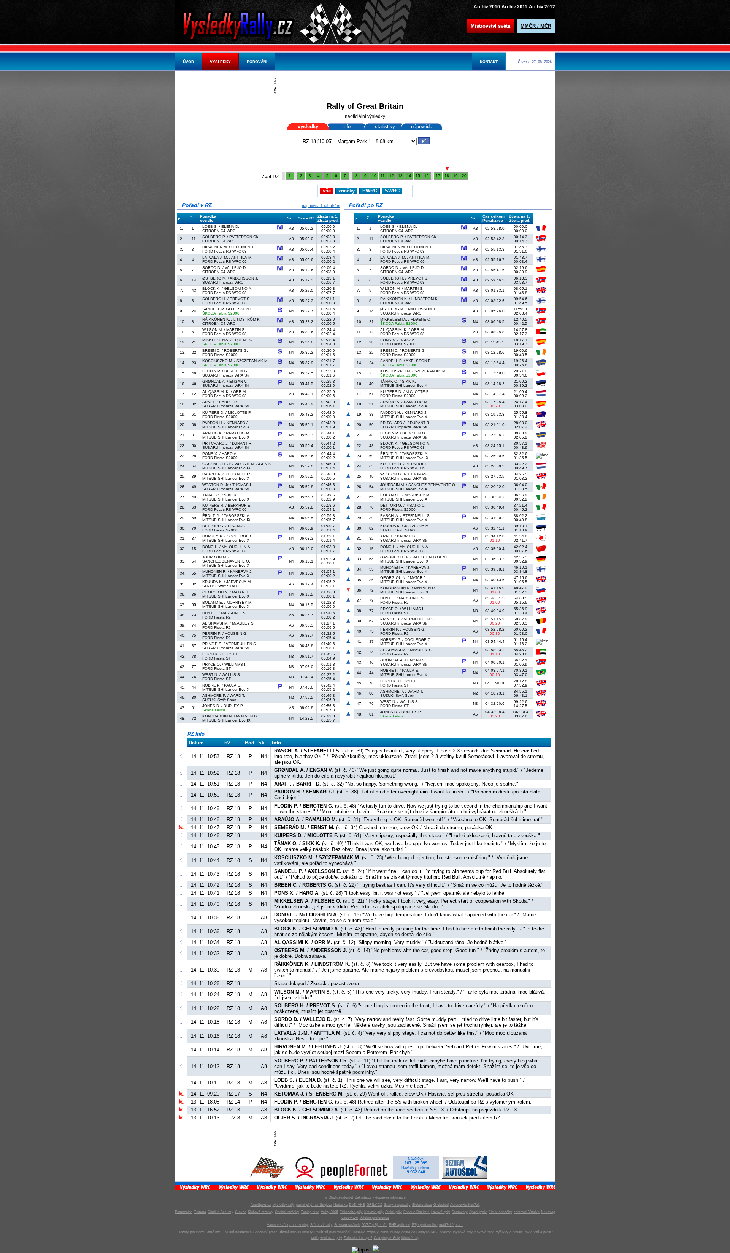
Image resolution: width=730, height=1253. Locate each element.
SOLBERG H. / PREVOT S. (226, 299)
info (347, 126)
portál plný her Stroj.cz (314, 1205)
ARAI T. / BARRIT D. (220, 402)
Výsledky (220, 62)
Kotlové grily (374, 1212)
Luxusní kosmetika (237, 1232)
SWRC (392, 191)
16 (426, 175)
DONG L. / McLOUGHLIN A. (226, 547)
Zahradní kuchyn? (358, 1238)
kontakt (489, 62)
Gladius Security (220, 1212)
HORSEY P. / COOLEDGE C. (228, 536)
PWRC (369, 191)
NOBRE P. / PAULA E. (221, 685)
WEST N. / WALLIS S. (221, 675)
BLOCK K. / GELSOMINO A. (227, 288)
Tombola (358, 1232)
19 (455, 175)
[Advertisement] (367, 85)
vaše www (349, 1218)
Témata (200, 1212)
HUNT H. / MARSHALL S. (224, 613)
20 (464, 175)
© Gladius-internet (339, 1197)
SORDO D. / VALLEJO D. (224, 268)
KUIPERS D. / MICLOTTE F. (226, 412)
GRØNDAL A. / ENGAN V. (225, 381)
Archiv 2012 (542, 6)
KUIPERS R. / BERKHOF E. (226, 505)
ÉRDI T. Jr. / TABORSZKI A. (226, 516)
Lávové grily (440, 1212)
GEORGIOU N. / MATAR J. (225, 592)
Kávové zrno (484, 1232)
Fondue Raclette (416, 1212)
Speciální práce (265, 1232)
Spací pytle (478, 1212)
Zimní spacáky (500, 1212)
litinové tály (410, 1238)
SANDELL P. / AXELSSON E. (228, 309)
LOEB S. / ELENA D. (220, 226)
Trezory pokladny (190, 1232)
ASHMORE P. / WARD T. (223, 695)
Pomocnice (183, 1212)
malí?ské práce (451, 1225)
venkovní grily (331, 1238)
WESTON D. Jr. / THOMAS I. (227, 485)
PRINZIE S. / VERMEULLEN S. (229, 644)
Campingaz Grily (387, 1238)
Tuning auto (310, 1212)
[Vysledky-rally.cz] (245, 24)
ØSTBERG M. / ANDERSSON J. (230, 278)
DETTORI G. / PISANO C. (225, 526)
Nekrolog (548, 1212)
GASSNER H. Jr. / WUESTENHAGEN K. (237, 464)
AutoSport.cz (261, 1205)
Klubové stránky (260, 1212)
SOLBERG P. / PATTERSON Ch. (230, 237)
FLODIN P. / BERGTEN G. (225, 371)
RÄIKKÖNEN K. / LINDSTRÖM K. (231, 319)
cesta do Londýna (416, 1232)
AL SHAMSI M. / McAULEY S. (228, 623)
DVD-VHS (357, 1205)
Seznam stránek (347, 1225)
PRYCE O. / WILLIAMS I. (224, 664)
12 (391, 175)
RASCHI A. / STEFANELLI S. (227, 474)
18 (446, 175)
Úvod (188, 62)
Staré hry (213, 1232)
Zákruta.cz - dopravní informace (380, 1197)
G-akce (240, 1212)
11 (383, 175)
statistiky (385, 126)
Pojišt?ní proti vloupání (332, 1232)
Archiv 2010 (487, 6)
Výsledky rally (284, 1205)
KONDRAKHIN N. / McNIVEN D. (230, 716)
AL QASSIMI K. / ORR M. (224, 392)
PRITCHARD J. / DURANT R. (227, 443)
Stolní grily (393, 1212)
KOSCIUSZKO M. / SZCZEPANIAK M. (235, 361)
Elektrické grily (351, 1212)
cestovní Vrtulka (527, 1212)
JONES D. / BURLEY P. (223, 706)
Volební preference (374, 1218)
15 (418, 175)
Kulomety (305, 1232)
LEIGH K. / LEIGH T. (220, 654)
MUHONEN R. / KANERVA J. (227, 571)
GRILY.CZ (374, 1205)
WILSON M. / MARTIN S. (224, 330)
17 (438, 175)
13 (400, 175)
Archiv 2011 (514, 6)
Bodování (257, 62)
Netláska (340, 1205)
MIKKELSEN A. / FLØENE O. (228, 340)
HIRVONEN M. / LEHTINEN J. (228, 247)
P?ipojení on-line (425, 1225)
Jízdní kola (288, 1232)
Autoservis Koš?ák (465, 1205)
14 (409, 175)
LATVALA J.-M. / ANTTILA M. (227, 257)
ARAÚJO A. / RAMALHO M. (226, 433)
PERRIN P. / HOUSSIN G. (225, 633)
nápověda (421, 126)
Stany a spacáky (397, 1205)
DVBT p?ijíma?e (374, 1225)
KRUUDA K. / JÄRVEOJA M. (227, 582)
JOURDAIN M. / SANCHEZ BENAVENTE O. (226, 559)
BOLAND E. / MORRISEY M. (227, 602)
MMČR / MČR (536, 26)
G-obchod (441, 1205)
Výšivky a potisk (509, 1232)
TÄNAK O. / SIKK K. (220, 495)
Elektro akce (422, 1205)
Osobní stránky (287, 1212)
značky (346, 191)
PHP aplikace (399, 1225)
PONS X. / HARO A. (220, 454)
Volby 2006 (329, 1212)
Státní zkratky (321, 1225)
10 (374, 175)
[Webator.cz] (376, 1250)
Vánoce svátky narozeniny (288, 1225)
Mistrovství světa (490, 26)
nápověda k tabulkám (321, 206)
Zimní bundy (390, 1232)
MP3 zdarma (441, 1232)
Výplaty (373, 1232)
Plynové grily (463, 1232)
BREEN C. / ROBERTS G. (225, 350)
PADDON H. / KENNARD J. (225, 423)
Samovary (460, 1212)
